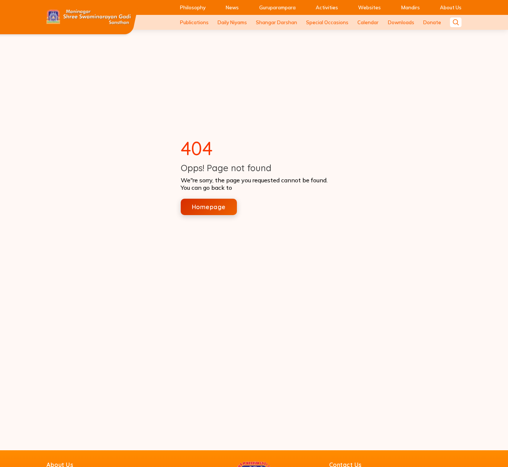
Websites (369, 7)
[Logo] (88, 17)
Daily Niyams (232, 22)
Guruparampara (277, 7)
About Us (451, 7)
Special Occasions (327, 22)
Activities (327, 7)
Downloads (401, 22)
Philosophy (193, 7)
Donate (432, 22)
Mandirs (410, 7)
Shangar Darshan (276, 22)
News (232, 7)
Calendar (368, 22)
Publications (194, 22)
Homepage (209, 207)
